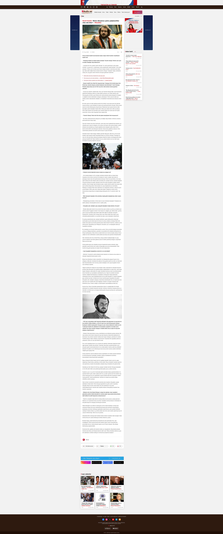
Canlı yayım (137, 12)
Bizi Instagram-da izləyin (86, 462)
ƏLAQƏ (104, 516)
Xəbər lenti (129, 51)
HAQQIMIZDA (100, 516)
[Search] (141, 7)
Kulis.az (87, 439)
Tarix (115, 12)
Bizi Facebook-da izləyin (108, 462)
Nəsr (115, 7)
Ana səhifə (137, 16)
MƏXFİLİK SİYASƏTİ (122, 516)
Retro (119, 12)
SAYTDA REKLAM (113, 516)
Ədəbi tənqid (97, 12)
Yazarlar (120, 7)
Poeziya (111, 7)
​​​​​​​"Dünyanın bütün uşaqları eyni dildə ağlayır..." (98, 80)
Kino (103, 12)
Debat (128, 7)
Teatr (107, 12)
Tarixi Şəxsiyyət (126, 12)
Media (111, 12)
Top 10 (137, 7)
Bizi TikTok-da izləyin (97, 462)
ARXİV (108, 516)
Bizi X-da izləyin (118, 462)
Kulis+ (133, 7)
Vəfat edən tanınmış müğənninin (94, 75)
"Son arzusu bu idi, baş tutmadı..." (99, 78)
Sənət (124, 7)
